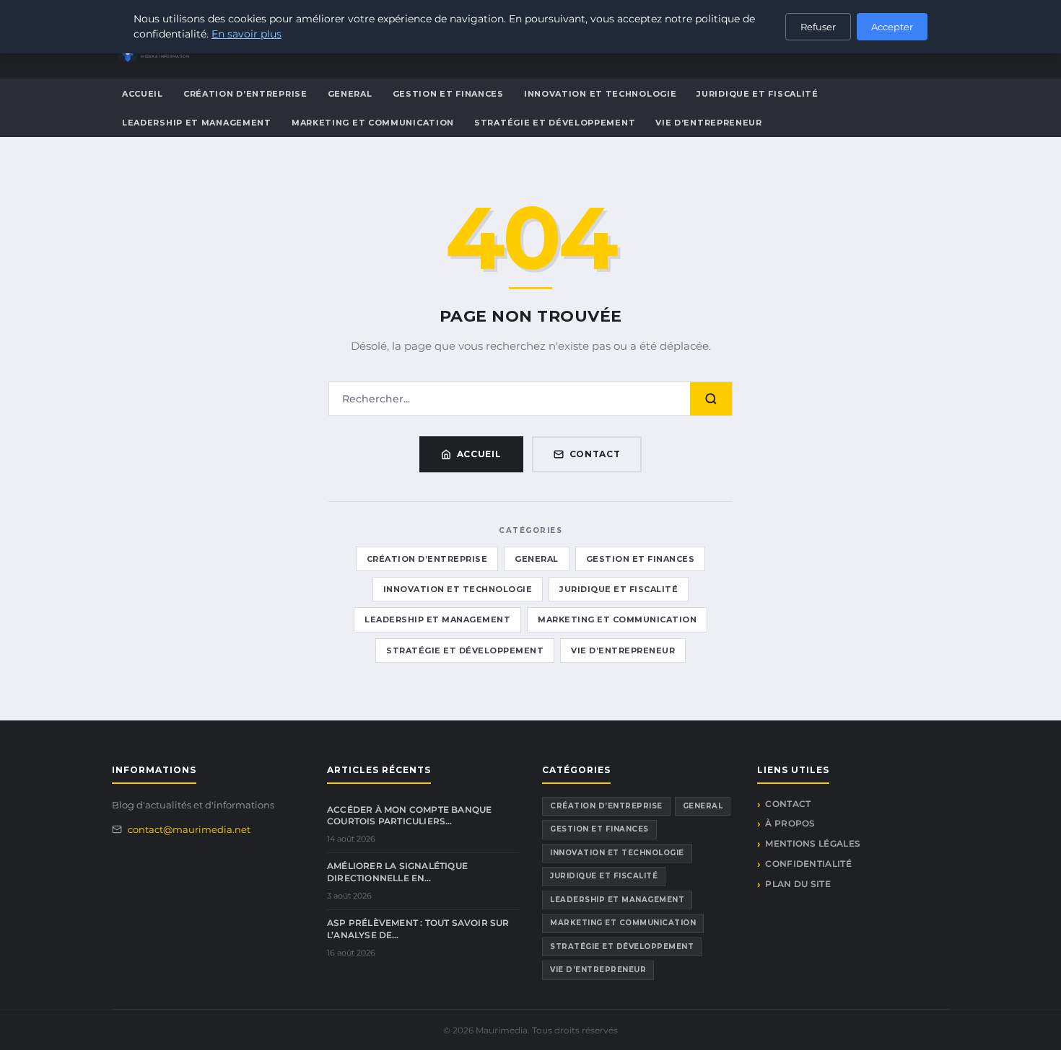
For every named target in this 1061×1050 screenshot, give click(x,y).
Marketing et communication (373, 123)
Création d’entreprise (245, 94)
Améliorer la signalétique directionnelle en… (397, 871)
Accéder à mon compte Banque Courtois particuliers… (409, 815)
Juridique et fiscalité (757, 94)
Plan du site (798, 883)
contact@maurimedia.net (189, 829)
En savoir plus (246, 33)
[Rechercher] (711, 398)
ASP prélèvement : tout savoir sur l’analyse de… (418, 928)
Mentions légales (812, 843)
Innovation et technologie (600, 94)
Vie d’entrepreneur (708, 123)
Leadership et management (196, 123)
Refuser (818, 26)
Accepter (892, 26)
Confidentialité (808, 863)
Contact (595, 454)
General (350, 94)
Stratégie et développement (554, 123)
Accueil (142, 94)
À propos (790, 823)
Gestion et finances (448, 94)
